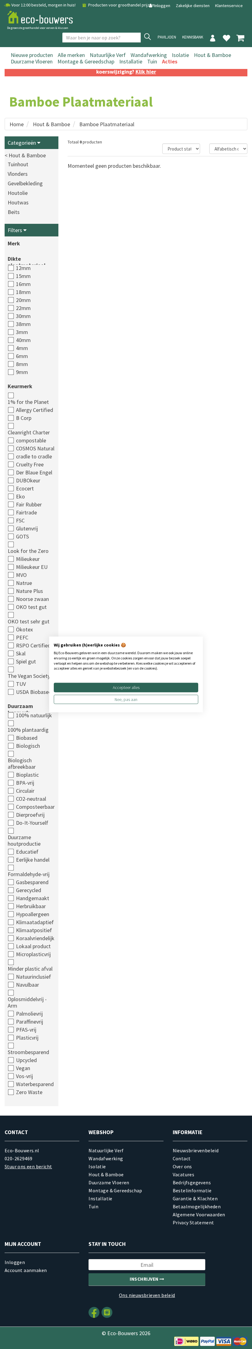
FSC (20, 520)
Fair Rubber (29, 504)
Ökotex (24, 629)
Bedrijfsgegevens (192, 1182)
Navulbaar (27, 984)
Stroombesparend (28, 1052)
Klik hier (146, 71)
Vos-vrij (24, 1076)
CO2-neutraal (31, 798)
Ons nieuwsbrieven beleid (147, 1295)
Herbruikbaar (31, 906)
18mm (23, 292)
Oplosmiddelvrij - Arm (27, 1002)
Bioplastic (27, 774)
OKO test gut (31, 607)
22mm (23, 308)
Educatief (27, 851)
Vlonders (18, 173)
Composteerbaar (35, 806)
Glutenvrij (27, 528)
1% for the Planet (28, 402)
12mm (23, 268)
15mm (23, 276)
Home (17, 124)
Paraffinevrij (29, 1021)
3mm (22, 332)
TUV (21, 684)
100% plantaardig (28, 730)
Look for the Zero (28, 551)
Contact (182, 1158)
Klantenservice (229, 5)
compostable (31, 440)
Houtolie (18, 192)
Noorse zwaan (32, 599)
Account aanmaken (26, 1270)
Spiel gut (26, 661)
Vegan (23, 1068)
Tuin (152, 61)
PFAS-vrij (26, 1029)
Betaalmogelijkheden (197, 1206)
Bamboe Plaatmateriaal (106, 124)
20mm (23, 300)
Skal (21, 653)
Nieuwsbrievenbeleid (196, 1150)
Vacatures (184, 1174)
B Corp (23, 418)
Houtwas (18, 202)
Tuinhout (18, 164)
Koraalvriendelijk (35, 938)
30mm (23, 316)
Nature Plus (29, 591)
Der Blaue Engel (34, 472)
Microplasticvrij (33, 954)
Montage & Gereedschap (85, 61)
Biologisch (28, 746)
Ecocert (25, 488)
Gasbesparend (32, 882)
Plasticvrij (27, 1037)
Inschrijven (144, 1279)
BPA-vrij (25, 782)
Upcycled (26, 1060)
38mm (23, 324)
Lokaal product (33, 946)
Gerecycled (28, 890)
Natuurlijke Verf (108, 54)
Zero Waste (29, 1092)
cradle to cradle (34, 456)
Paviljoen (167, 37)
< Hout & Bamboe (25, 155)
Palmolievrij (29, 1013)
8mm (22, 364)
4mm (22, 348)
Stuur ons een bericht (28, 1166)
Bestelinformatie (192, 1190)
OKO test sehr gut (28, 621)
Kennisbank (192, 37)
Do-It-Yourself (32, 822)
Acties (169, 61)
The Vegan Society (29, 676)
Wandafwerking (149, 54)
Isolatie (180, 54)
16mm (23, 284)
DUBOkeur (28, 480)
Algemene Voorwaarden (199, 1214)
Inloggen (162, 5)
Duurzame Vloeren (32, 61)
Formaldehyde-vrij (28, 874)
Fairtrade (26, 512)
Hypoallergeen (32, 914)
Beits (14, 211)
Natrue (24, 583)
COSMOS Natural (35, 448)
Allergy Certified (34, 410)
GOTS (22, 536)
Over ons (182, 1166)
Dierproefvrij (30, 814)
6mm (22, 356)
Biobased (26, 738)
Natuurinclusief (33, 976)
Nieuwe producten (32, 54)
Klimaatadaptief (35, 922)
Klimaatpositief (34, 930)
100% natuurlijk (34, 715)
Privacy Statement (193, 1222)
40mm (23, 340)
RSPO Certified (33, 645)
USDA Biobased (34, 692)
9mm (22, 372)
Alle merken (71, 54)
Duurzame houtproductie (24, 840)
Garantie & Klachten (195, 1198)
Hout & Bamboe (212, 54)
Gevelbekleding (25, 183)
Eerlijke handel (32, 859)
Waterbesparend (35, 1084)
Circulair (25, 790)
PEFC (22, 637)
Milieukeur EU (32, 567)
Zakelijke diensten (193, 5)
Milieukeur (28, 559)
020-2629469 (18, 1158)
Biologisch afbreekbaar (22, 763)
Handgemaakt (32, 898)
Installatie (130, 61)
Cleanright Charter (29, 432)
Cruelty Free (30, 464)
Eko (20, 496)
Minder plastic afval (30, 968)
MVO (21, 575)
